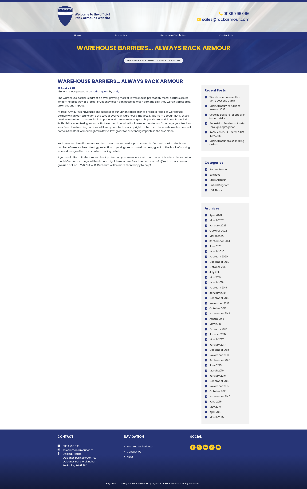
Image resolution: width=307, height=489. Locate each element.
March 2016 (216, 370)
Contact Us (226, 35)
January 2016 (217, 376)
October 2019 (217, 267)
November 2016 (219, 355)
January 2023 (217, 225)
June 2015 (215, 401)
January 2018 (217, 334)
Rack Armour (217, 180)
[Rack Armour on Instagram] (212, 447)
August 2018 (216, 319)
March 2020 (216, 251)
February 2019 (218, 287)
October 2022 (218, 231)
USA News (215, 190)
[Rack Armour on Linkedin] (205, 447)
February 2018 (218, 329)
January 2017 (217, 345)
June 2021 (215, 246)
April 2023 (215, 215)
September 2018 (219, 313)
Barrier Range (218, 169)
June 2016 (215, 365)
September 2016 (219, 360)
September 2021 (219, 241)
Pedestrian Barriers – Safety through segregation (227, 125)
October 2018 (217, 308)
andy (116, 91)
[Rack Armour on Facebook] (193, 447)
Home (77, 35)
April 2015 (215, 412)
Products (120, 35)
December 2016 (219, 350)
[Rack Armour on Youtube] (218, 447)
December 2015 (219, 381)
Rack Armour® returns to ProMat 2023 (224, 107)
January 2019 (217, 293)
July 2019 (214, 272)
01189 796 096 (236, 13)
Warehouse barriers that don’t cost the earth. (225, 99)
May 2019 (215, 277)
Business (214, 175)
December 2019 (219, 262)
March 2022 (216, 236)
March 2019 (216, 282)
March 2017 (216, 339)
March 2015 (216, 417)
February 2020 (218, 256)
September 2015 (219, 396)
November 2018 (219, 303)
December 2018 (219, 298)
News (130, 457)
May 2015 (215, 407)
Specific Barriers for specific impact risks (227, 116)
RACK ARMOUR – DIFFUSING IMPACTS (226, 134)
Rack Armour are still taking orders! (226, 142)
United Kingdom (98, 91)
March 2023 (216, 220)
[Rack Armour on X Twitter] (199, 447)
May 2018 (215, 324)
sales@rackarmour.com (225, 19)
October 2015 (217, 391)
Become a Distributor (173, 35)
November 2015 (219, 386)
